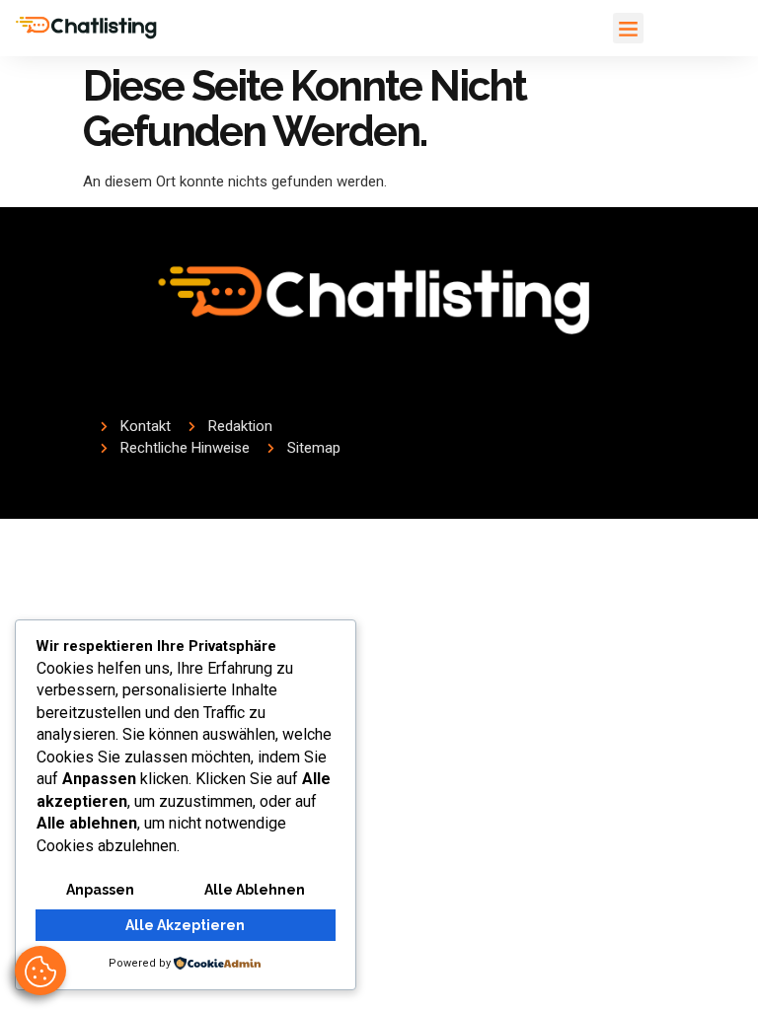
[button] (628, 28)
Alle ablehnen (254, 890)
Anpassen (100, 890)
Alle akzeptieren (185, 925)
